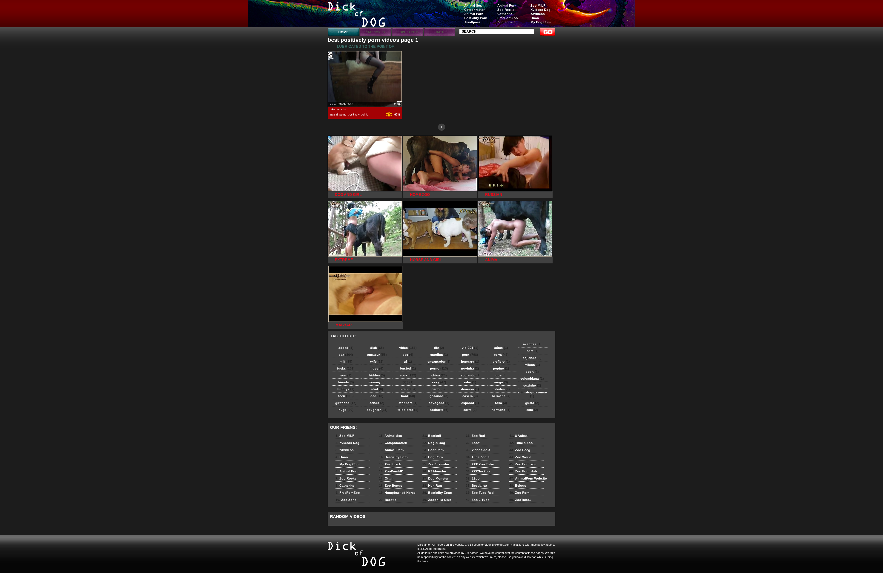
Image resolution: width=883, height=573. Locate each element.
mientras (532, 344)
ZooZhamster (435, 464)
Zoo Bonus (390, 485)
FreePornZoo (507, 18)
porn (470, 354)
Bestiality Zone (437, 492)
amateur (377, 354)
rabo (470, 382)
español (470, 403)
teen (346, 396)
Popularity (407, 32)
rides (376, 368)
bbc (407, 382)
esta (532, 410)
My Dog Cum (540, 22)
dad (376, 396)
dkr (439, 348)
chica (439, 375)
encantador (438, 361)
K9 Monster (434, 471)
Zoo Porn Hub (523, 471)
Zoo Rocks (505, 9)
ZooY (473, 443)
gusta (532, 403)
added (345, 348)
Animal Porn (506, 5)
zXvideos (537, 14)
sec (408, 354)
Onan (534, 18)
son (345, 375)
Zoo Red (475, 436)
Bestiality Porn (475, 18)
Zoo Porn (519, 492)
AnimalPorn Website (528, 478)
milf (346, 361)
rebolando (470, 375)
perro (439, 389)
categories (375, 32)
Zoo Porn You (522, 464)
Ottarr (386, 478)
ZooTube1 (520, 500)
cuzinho (532, 385)
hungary (470, 361)
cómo (501, 348)
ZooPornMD (391, 471)
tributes (501, 389)
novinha (470, 368)
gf (408, 361)
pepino (501, 368)
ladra (532, 351)
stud (377, 389)
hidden (377, 375)
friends (346, 382)
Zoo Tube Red (480, 492)
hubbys (345, 389)
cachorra (439, 410)
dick (377, 348)
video (408, 348)
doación (470, 389)
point (364, 114)
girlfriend (345, 403)
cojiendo (532, 358)
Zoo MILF (537, 5)
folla (501, 403)
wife (377, 361)
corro (470, 410)
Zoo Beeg (519, 450)
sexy (439, 382)
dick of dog (357, 14)
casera (470, 396)
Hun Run (432, 485)
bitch (408, 389)
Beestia (387, 500)
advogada (439, 403)
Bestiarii (431, 436)
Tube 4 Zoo (521, 443)
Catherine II (506, 14)
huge (345, 410)
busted (408, 368)
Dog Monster (435, 478)
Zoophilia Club (436, 500)
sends (377, 403)
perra (501, 354)
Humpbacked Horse (397, 492)
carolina (439, 354)
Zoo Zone (505, 22)
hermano (501, 410)
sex (346, 354)
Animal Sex (473, 5)
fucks (346, 368)
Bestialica (476, 485)
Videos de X (478, 450)
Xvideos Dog (540, 9)
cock (408, 375)
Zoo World (520, 457)
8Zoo (473, 478)
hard (408, 396)
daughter (377, 410)
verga (501, 382)
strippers (408, 403)
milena (532, 365)
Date (440, 32)
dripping (341, 114)
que (501, 375)
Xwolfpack (472, 22)
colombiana (532, 378)
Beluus (517, 485)
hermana (501, 396)
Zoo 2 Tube (477, 500)
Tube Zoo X (478, 457)
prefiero (501, 361)
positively (353, 114)
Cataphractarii (475, 9)
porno (439, 368)
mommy (377, 382)
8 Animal (518, 436)
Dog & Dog (433, 443)
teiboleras (408, 410)
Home (343, 32)
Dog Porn (432, 457)
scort (532, 371)
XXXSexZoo (478, 471)
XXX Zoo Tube (480, 464)
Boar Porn (433, 450)
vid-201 (470, 348)
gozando (439, 396)
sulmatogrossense (532, 394)
